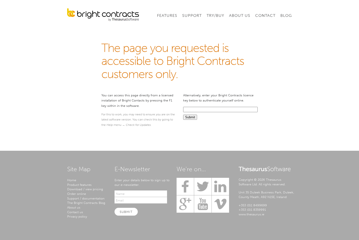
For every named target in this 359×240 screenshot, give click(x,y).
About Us (239, 15)
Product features (79, 185)
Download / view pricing (85, 189)
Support (192, 15)
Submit (126, 212)
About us (73, 207)
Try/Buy (215, 15)
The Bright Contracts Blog (86, 203)
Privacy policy (77, 216)
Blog (286, 15)
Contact (265, 15)
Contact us (75, 212)
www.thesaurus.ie (251, 214)
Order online (76, 194)
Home (71, 180)
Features (167, 15)
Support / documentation (86, 198)
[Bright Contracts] (103, 14)
